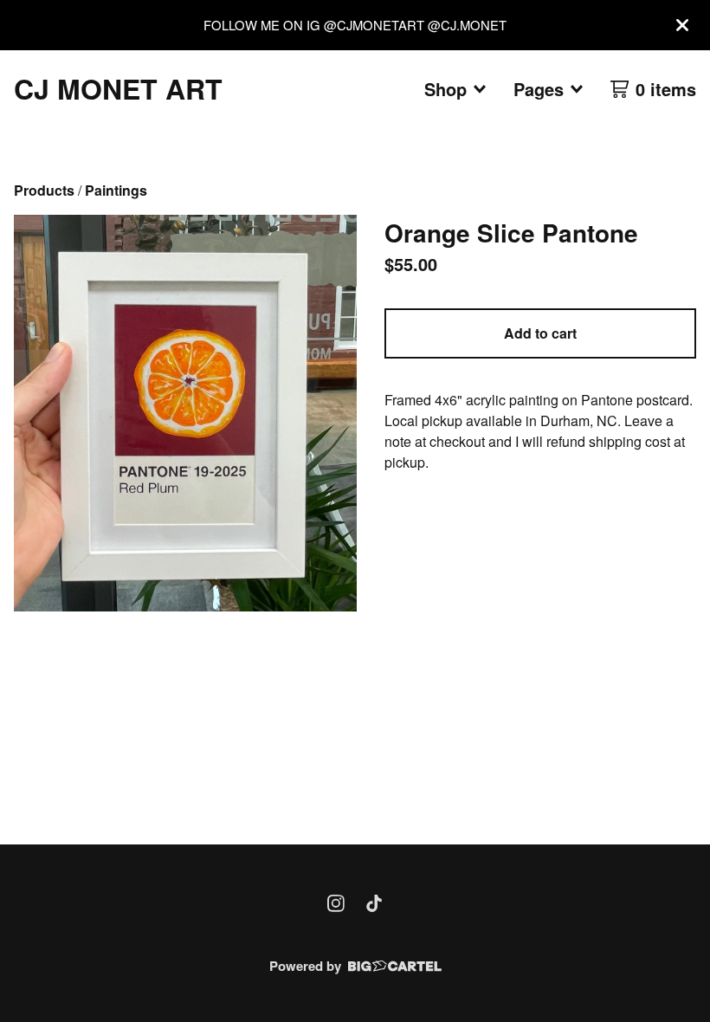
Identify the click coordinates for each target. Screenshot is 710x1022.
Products (44, 190)
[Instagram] (336, 903)
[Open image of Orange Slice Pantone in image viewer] (185, 413)
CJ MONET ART (118, 88)
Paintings (116, 190)
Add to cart (540, 333)
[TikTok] (374, 903)
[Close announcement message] (682, 25)
